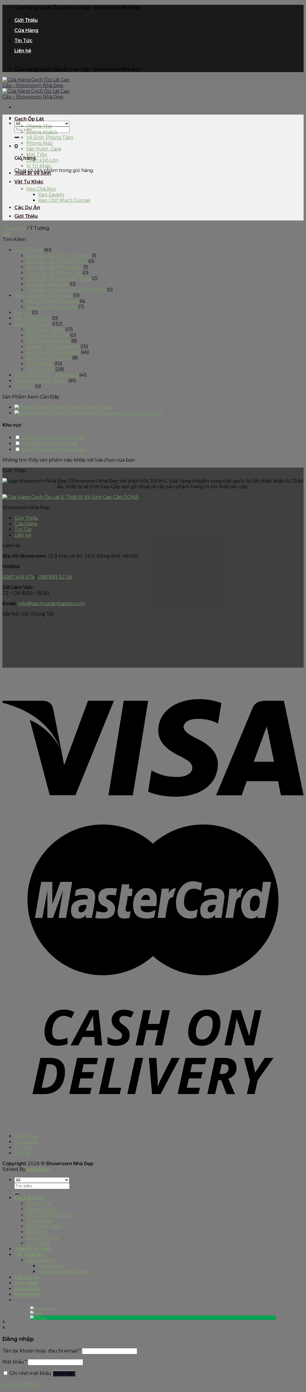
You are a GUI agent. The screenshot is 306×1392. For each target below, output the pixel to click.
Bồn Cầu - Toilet (45, 329)
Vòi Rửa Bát (39, 363)
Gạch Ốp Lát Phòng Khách (56, 261)
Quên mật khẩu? (21, 1384)
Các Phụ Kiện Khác (48, 341)
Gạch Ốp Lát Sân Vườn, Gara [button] (54, 449)
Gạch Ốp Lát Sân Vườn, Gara (58, 278)
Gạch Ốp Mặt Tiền (47, 284)
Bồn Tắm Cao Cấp (47, 335)
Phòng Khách (41, 132)
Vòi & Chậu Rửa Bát (48, 358)
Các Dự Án (27, 207)
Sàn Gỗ (22, 312)
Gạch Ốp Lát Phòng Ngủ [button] (49, 443)
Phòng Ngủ (39, 143)
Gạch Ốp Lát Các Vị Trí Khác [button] (54, 437)
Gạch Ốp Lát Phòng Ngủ (54, 267)
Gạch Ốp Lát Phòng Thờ (53, 273)
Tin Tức (23, 40)
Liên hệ (22, 51)
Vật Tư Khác (29, 182)
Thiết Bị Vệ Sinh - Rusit (40, 381)
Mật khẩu (14, 1362)
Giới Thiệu (26, 20)
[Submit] (16, 137)
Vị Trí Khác (38, 166)
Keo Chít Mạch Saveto (51, 307)
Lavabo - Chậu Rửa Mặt (52, 346)
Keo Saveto (51, 194)
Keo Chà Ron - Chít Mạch (43, 295)
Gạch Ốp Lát (29, 119)
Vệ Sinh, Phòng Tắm (49, 137)
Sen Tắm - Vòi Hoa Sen (52, 352)
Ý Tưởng (24, 386)
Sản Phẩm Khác (32, 318)
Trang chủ (14, 228)
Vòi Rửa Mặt (40, 369)
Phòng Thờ (39, 126)
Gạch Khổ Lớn (42, 160)
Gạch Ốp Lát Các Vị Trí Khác (58, 255)
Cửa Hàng (26, 30)
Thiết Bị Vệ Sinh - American (46, 375)
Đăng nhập (64, 1373)
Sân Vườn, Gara (43, 149)
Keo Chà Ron (41, 189)
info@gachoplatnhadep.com (51, 603)
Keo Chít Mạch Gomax (64, 200)
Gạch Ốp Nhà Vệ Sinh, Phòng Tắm (65, 290)
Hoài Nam (38, 1169)
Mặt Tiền (36, 154)
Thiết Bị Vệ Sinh (32, 173)
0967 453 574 (18, 577)
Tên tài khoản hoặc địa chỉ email (41, 1351)
